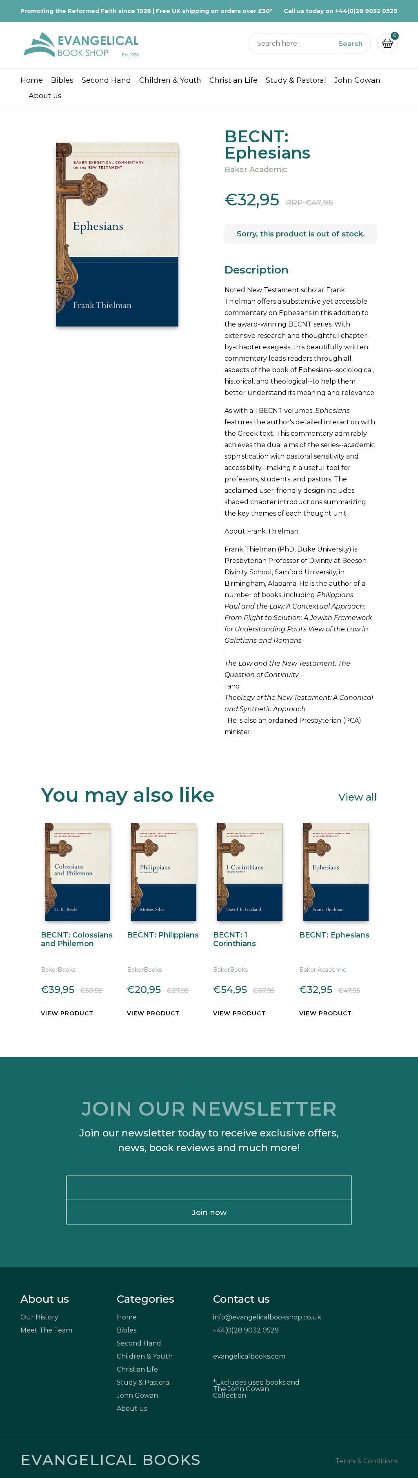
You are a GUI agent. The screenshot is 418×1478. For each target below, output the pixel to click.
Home (31, 80)
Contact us (241, 1299)
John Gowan (357, 80)
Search (350, 44)
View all (357, 796)
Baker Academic (256, 169)
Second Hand (106, 80)
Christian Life (233, 80)
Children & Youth (170, 80)
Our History (39, 1317)
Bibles (62, 80)
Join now (209, 1212)
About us (45, 95)
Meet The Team (46, 1330)
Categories (145, 1299)
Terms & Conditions (366, 1461)
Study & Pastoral (296, 80)
